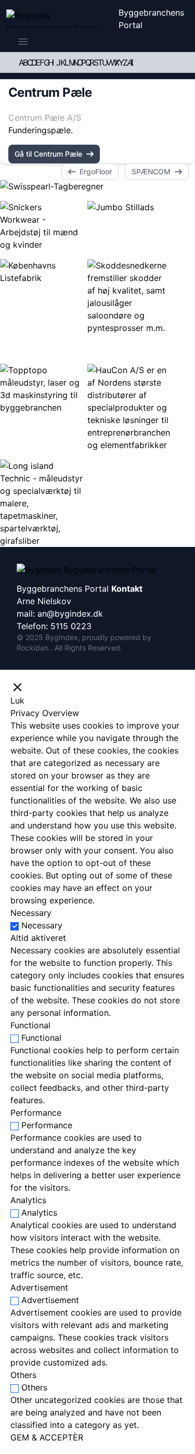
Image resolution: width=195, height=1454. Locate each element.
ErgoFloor (96, 171)
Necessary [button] (30, 913)
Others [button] (23, 1375)
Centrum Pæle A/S (44, 117)
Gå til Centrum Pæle (48, 153)
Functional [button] (30, 1025)
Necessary (41, 925)
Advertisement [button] (39, 1287)
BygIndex (61, 637)
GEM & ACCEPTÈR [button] (46, 1437)
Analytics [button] (28, 1200)
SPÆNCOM (151, 171)
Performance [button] (35, 1112)
